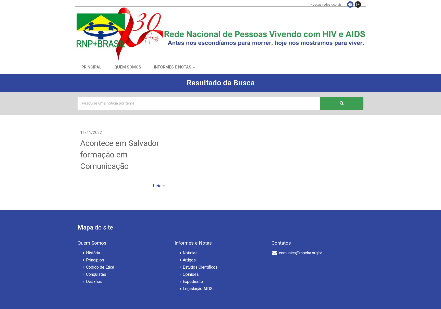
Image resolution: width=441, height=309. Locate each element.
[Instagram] (358, 4)
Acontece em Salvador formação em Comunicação (119, 154)
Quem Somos (127, 67)
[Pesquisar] (341, 103)
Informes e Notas (172, 67)
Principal (91, 67)
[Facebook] (350, 4)
